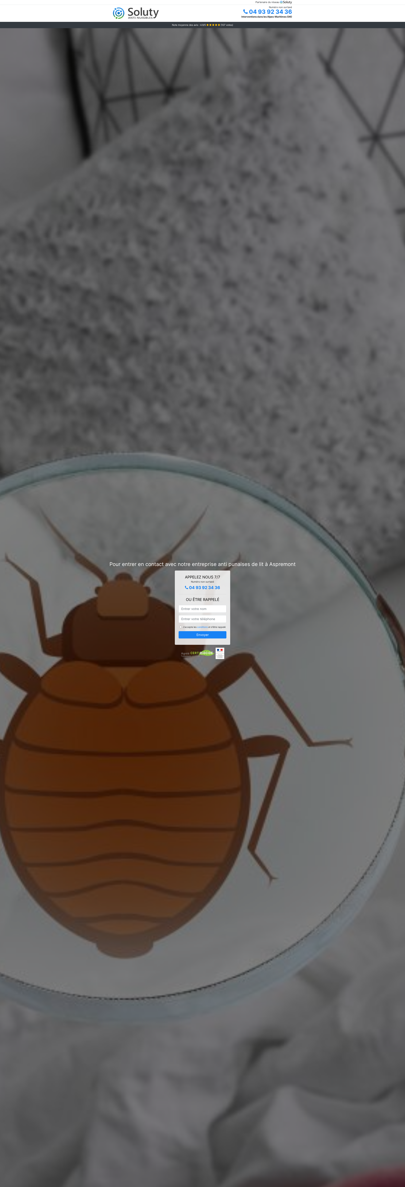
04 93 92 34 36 (270, 11)
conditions (202, 627)
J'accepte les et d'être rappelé (204, 627)
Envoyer (202, 635)
